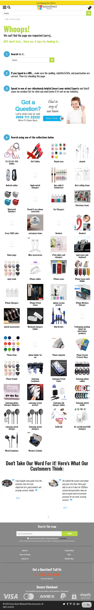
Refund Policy (69, 558)
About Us (25, 550)
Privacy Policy (62, 538)
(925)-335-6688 (48, 574)
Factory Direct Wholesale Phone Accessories (25, 603)
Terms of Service (24, 554)
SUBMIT (69, 534)
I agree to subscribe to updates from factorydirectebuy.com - (47, 538)
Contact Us (25, 558)
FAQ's (69, 554)
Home (7, 19)
